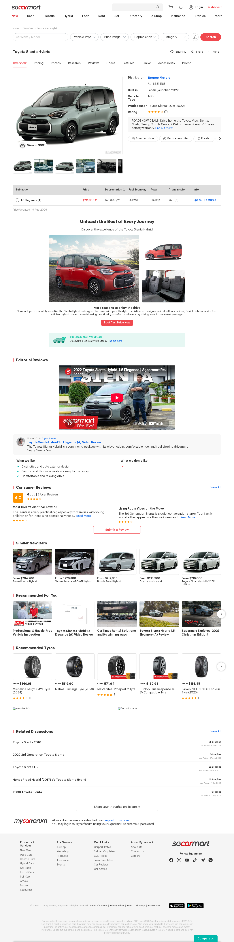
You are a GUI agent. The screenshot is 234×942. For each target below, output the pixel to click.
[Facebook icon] (171, 860)
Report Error (154, 906)
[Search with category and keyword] (158, 7)
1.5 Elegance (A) (31, 200)
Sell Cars (25, 877)
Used (30, 16)
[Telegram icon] (203, 860)
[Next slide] (115, 115)
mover (175, 927)
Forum (24, 885)
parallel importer (111, 924)
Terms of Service (98, 906)
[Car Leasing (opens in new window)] (169, 714)
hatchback (160, 921)
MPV (151, 96)
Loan (85, 16)
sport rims (144, 927)
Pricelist (206, 138)
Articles (200, 16)
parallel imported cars (65, 924)
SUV (190, 921)
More (218, 16)
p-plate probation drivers (116, 933)
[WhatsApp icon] (210, 860)
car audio (183, 924)
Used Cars (26, 855)
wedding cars (173, 930)
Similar (146, 63)
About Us (136, 847)
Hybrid (68, 16)
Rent (101, 16)
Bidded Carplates (104, 851)
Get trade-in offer (177, 138)
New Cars (28, 28)
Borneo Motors (159, 77)
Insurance (178, 16)
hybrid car (127, 921)
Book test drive (145, 138)
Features (128, 63)
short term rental (121, 930)
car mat (154, 927)
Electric (49, 16)
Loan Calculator (103, 860)
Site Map (140, 906)
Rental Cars (27, 872)
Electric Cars (27, 859)
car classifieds (79, 921)
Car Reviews (101, 864)
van (43, 924)
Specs (111, 63)
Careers (135, 856)
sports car (116, 921)
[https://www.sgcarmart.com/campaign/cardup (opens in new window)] (64, 714)
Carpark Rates (102, 847)
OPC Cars (149, 921)
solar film (59, 927)
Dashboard (214, 7)
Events (61, 864)
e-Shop (156, 16)
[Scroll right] (220, 138)
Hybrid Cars (27, 863)
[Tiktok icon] (195, 860)
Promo (186, 63)
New (15, 16)
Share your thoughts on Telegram (117, 806)
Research (74, 63)
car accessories (73, 927)
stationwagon (174, 921)
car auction (126, 924)
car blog (71, 930)
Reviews (93, 63)
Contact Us (138, 851)
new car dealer (94, 924)
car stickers (165, 927)
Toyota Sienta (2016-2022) (166, 105)
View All (215, 487)
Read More (83, 515)
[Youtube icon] (187, 860)
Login (199, 7)
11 (30, 698)
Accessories (166, 63)
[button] (84, 37)
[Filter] (195, 37)
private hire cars (156, 930)
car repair (97, 927)
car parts (86, 927)
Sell (117, 16)
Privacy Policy (117, 906)
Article (24, 881)
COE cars (138, 921)
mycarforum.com (117, 820)
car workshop (110, 927)
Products (62, 856)
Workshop (63, 851)
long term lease (139, 930)
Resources (26, 890)
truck (48, 924)
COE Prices (100, 856)
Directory (135, 16)
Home (16, 28)
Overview (20, 63)
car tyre (134, 927)
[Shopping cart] (171, 7)
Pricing (39, 63)
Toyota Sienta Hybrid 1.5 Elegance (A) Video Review (64, 442)
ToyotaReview (49, 438)
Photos (56, 63)
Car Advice (100, 869)
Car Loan (25, 868)
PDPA (129, 906)
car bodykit (123, 927)
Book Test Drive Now (117, 322)
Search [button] (211, 37)
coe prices (86, 930)
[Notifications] (181, 7)
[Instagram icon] (179, 860)
